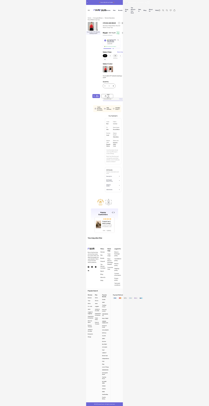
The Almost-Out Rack (133, 10)
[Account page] (159, 10)
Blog (145, 10)
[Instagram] (89, 267)
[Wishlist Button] (171, 10)
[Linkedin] (89, 270)
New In (139, 10)
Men (114, 10)
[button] (112, 212)
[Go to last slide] (87, 2)
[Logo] (93, 249)
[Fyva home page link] (102, 10)
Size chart (120, 52)
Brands (120, 10)
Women (108, 10)
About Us (151, 10)
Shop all (126, 10)
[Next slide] (126, 2)
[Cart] (174, 10)
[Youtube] (97, 267)
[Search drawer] (163, 10)
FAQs (156, 10)
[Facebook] (93, 267)
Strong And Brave (98, 18)
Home (89, 18)
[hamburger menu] (89, 10)
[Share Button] (122, 23)
